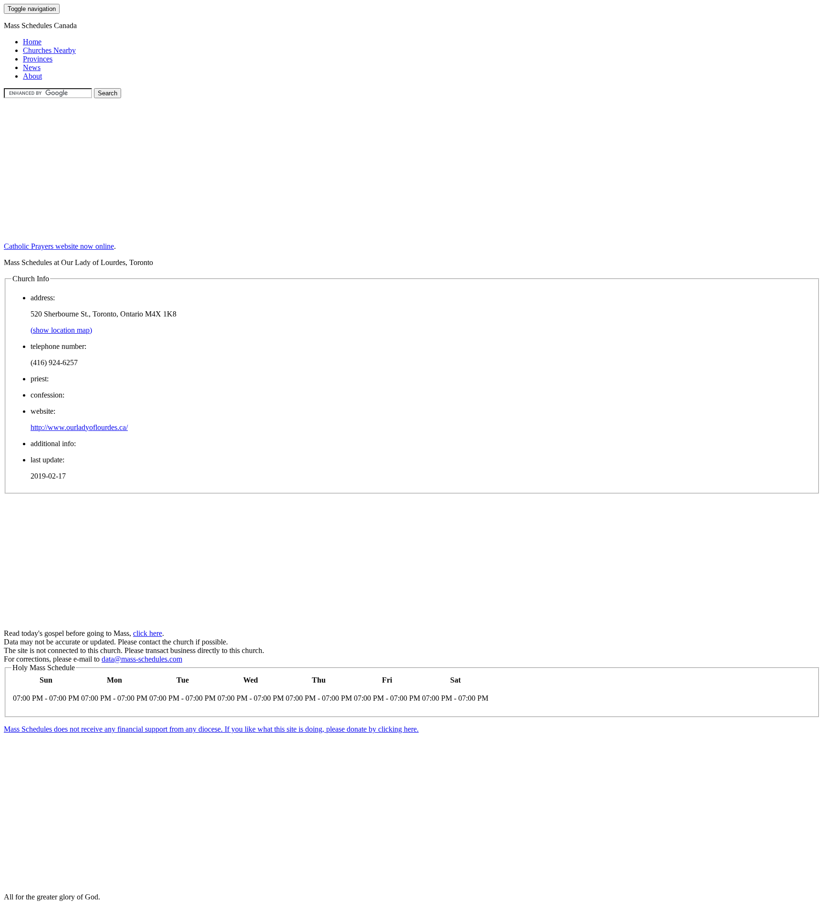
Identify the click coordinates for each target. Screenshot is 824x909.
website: (43, 411)
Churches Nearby (49, 50)
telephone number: (58, 346)
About (32, 76)
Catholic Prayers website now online (59, 246)
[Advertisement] (290, 165)
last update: (47, 460)
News (32, 67)
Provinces (37, 59)
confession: (47, 395)
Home (32, 42)
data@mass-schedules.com (142, 659)
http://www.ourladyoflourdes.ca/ (79, 427)
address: (43, 298)
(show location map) (61, 330)
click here (147, 633)
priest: (40, 379)
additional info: (53, 443)
